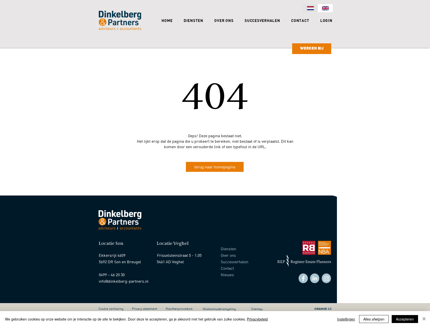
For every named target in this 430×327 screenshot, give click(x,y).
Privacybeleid (257, 319)
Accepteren (405, 319)
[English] (325, 8)
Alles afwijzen (373, 319)
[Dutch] (310, 8)
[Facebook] (303, 278)
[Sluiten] (424, 319)
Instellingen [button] (346, 319)
